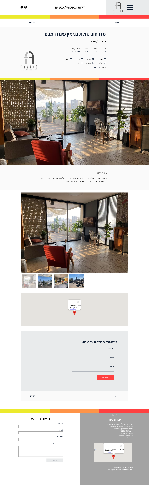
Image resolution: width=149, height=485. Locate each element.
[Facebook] (22, 7)
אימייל (111, 357)
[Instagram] (25, 7)
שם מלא (111, 349)
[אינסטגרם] (113, 415)
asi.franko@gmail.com (120, 429)
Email (61, 430)
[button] (130, 7)
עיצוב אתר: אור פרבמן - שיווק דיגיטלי (122, 467)
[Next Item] (124, 232)
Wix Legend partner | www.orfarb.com (120, 469)
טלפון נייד (110, 366)
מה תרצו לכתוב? (58, 444)
